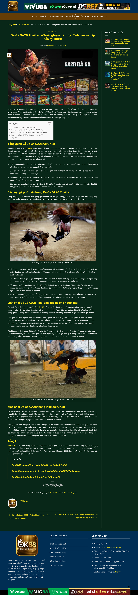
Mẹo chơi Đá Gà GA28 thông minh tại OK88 (26, 135)
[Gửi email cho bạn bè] (53, 485)
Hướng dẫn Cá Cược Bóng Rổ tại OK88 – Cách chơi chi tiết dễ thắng (119, 54)
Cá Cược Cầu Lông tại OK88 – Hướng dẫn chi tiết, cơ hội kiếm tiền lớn (120, 43)
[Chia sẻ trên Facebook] (45, 485)
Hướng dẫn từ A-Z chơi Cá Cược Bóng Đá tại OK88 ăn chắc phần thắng (120, 65)
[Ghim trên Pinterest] (57, 485)
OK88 (33, 16)
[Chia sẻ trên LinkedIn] (61, 485)
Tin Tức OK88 (82, 16)
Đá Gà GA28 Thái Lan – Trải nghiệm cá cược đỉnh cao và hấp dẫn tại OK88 (120, 87)
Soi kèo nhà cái (99, 16)
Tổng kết (13, 138)
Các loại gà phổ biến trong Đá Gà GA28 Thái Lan (28, 130)
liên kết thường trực (70, 493)
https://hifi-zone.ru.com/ (111, 547)
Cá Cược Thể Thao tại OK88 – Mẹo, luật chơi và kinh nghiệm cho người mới (120, 76)
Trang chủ (12, 24)
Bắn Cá (69, 16)
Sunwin (118, 572)
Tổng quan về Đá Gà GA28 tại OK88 (23, 127)
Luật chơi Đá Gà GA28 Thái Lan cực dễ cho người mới (30, 132)
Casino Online (56, 16)
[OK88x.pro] (14, 6)
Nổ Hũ (43, 16)
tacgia (63, 45)
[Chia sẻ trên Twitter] (49, 485)
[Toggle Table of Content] (48, 124)
